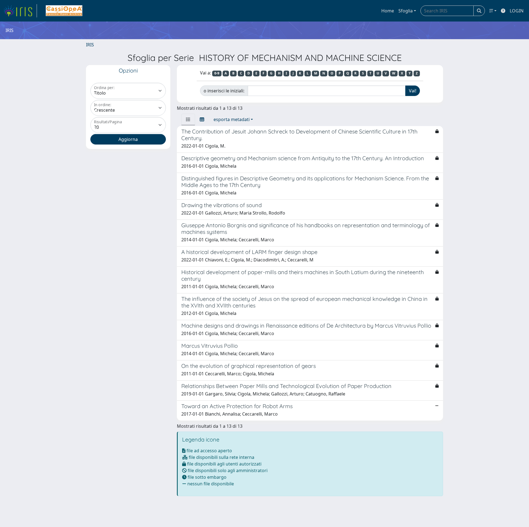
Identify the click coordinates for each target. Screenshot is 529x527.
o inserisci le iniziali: (224, 91)
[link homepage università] (64, 10)
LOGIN (516, 11)
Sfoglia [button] (405, 11)
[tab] (188, 119)
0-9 (216, 73)
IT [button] (491, 11)
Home (387, 11)
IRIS (90, 45)
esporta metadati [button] (232, 119)
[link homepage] (20, 10)
